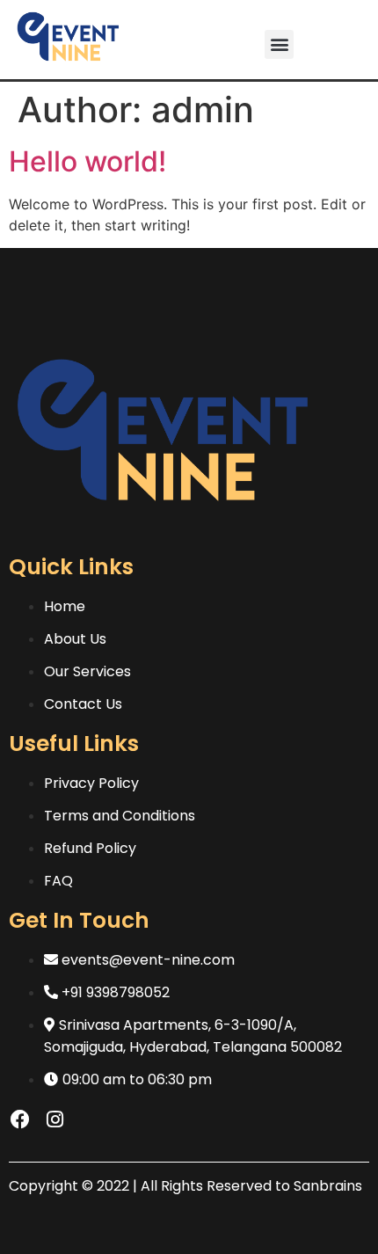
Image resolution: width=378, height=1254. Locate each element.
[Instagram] (54, 1119)
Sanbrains (328, 1186)
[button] (279, 44)
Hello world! (87, 161)
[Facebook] (20, 1119)
